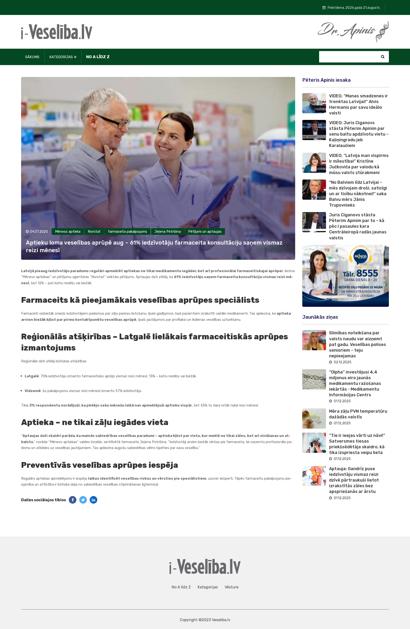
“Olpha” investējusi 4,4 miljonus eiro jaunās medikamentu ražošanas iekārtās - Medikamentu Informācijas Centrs (355, 383)
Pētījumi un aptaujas (205, 231)
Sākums (32, 57)
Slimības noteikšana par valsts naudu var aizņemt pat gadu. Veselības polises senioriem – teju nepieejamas (357, 344)
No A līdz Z (98, 56)
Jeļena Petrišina (167, 231)
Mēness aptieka (67, 231)
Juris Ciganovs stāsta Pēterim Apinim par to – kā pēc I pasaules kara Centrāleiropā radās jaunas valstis (358, 226)
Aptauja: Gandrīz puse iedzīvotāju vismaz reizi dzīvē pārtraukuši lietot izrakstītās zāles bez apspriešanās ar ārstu (354, 480)
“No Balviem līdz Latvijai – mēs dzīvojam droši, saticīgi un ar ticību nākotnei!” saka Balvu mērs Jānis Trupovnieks (358, 194)
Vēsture (231, 587)
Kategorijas (61, 57)
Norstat (94, 231)
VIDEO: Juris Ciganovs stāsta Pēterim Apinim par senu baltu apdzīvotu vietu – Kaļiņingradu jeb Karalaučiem (359, 134)
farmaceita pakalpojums (127, 231)
